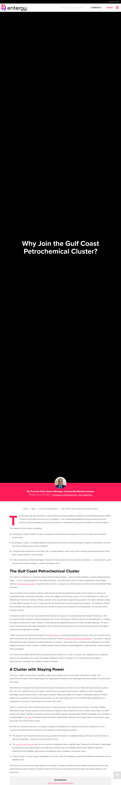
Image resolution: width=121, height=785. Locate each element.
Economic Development (65, 494)
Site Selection (85, 494)
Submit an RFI (114, 1)
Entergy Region (54, 635)
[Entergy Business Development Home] (14, 8)
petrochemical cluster (25, 583)
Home (25, 509)
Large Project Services (25, 744)
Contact (96, 7)
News (33, 509)
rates (29, 717)
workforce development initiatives (78, 638)
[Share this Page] (117, 775)
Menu (110, 7)
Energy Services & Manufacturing (60, 783)
